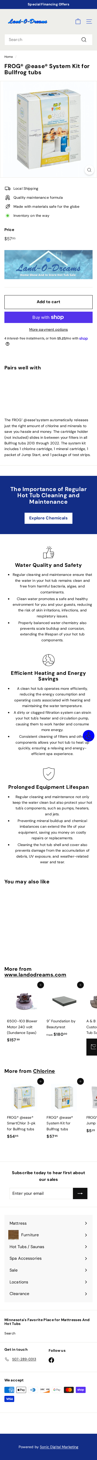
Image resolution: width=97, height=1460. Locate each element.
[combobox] (48, 39)
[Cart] (78, 21)
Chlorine (44, 1071)
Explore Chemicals (48, 518)
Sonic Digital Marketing (59, 1447)
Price (9, 229)
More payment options (48, 329)
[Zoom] (89, 170)
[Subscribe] (80, 1193)
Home (8, 57)
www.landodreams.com (35, 974)
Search (9, 1333)
